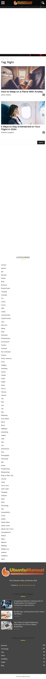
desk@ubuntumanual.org (27, 585)
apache (3, 268)
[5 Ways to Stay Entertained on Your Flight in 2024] (23, 112)
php (2, 462)
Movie (3, 422)
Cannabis (4, 295)
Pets (2, 452)
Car (2, 298)
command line (5, 315)
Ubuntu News (5, 522)
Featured (4, 348)
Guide (3, 378)
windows (4, 552)
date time (4, 325)
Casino (3, 305)
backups (4, 275)
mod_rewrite (5, 419)
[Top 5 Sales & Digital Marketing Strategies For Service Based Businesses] (6, 625)
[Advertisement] (23, 31)
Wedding (4, 546)
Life (2, 408)
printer (3, 465)
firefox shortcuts (6, 358)
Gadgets (4, 365)
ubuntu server (5, 525)
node (2, 439)
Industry (3, 392)
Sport (3, 499)
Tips (2, 509)
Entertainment (5, 338)
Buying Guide (5, 288)
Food (2, 362)
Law (2, 405)
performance (5, 449)
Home (2, 59)
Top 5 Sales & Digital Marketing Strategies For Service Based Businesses (26, 624)
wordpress (4, 556)
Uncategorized (5, 532)
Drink (2, 332)
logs (2, 412)
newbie (3, 435)
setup (3, 482)
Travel (3, 515)
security (3, 479)
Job (2, 398)
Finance (3, 355)
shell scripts (5, 489)
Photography (5, 455)
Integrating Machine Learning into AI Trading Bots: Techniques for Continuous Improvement (28, 603)
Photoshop (4, 459)
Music (3, 425)
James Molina (6, 95)
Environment (5, 342)
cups (2, 322)
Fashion (3, 345)
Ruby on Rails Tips (7, 475)
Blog (2, 281)
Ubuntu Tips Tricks (7, 529)
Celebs (3, 312)
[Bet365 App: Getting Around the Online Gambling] (6, 615)
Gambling (4, 368)
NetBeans (4, 429)
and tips (3, 265)
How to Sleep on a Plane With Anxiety (22, 91)
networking (4, 432)
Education (4, 335)
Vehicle (3, 535)
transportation (5, 512)
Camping (4, 291)
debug (3, 328)
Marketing (4, 415)
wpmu (3, 559)
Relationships (5, 472)
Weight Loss (5, 549)
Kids (2, 402)
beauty (3, 278)
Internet (3, 395)
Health (3, 382)
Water (3, 539)
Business (4, 285)
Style (2, 502)
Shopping (4, 492)
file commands (6, 352)
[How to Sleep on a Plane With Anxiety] (23, 77)
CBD (2, 308)
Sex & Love (5, 485)
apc (2, 271)
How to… (4, 388)
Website (3, 542)
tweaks (3, 519)
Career (3, 302)
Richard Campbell (7, 132)
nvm (2, 445)
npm (2, 442)
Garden (3, 375)
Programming (5, 469)
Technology (4, 505)
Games (3, 372)
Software (4, 495)
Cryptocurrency (6, 318)
